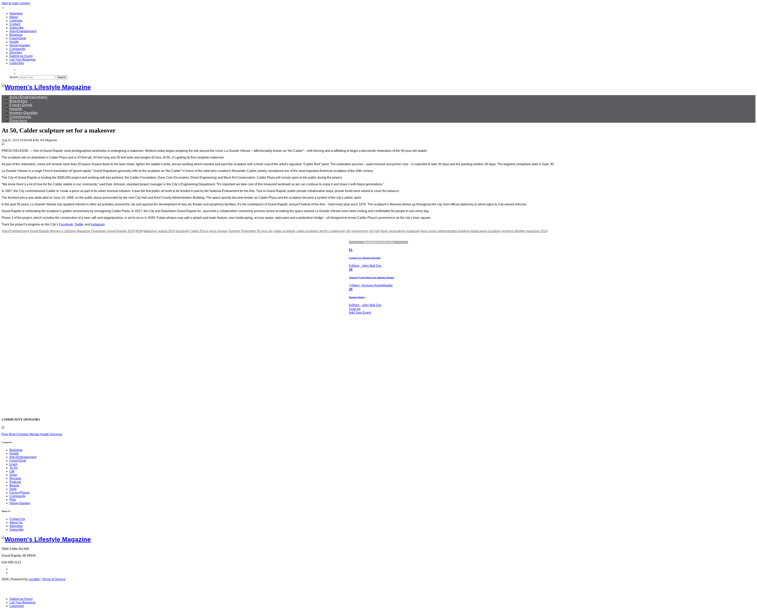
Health (14, 42)
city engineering (357, 231)
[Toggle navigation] (3, 7)
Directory (15, 52)
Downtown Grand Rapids (109, 231)
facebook (182, 231)
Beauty (14, 485)
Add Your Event (360, 312)
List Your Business (22, 59)
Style (13, 489)
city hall (374, 231)
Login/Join (16, 63)
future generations (393, 231)
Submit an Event (21, 56)
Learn (13, 464)
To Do (13, 467)
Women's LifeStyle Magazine (70, 231)
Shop (13, 475)
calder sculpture (284, 231)
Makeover (150, 231)
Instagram (97, 224)
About (13, 17)
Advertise (16, 13)
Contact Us (17, 519)
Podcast (15, 482)
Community (17, 49)
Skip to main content (16, 3)
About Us (15, 522)
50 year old (264, 231)
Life (12, 471)
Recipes (15, 478)
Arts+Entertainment (22, 31)
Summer (234, 231)
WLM (139, 231)
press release (218, 231)
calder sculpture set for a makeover (320, 231)
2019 (130, 231)
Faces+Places (19, 492)
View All (354, 309)
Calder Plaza (199, 231)
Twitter (79, 224)
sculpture (494, 231)
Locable (34, 579)
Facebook (66, 224)
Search (13, 77)
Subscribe (16, 27)
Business (15, 34)
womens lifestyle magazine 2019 (524, 231)
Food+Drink (17, 38)
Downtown (248, 231)
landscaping (478, 231)
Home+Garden (19, 45)
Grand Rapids (39, 231)
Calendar (15, 20)
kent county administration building (445, 231)
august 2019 (166, 231)
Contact (14, 24)
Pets (12, 499)
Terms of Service (53, 579)
